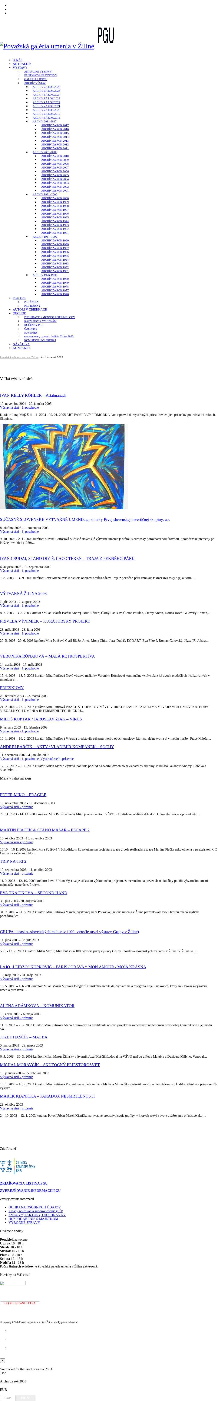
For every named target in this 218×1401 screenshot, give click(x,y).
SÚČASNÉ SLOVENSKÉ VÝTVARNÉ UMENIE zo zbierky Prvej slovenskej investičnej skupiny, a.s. (85, 519)
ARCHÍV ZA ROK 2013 (55, 140)
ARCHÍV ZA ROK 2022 (46, 102)
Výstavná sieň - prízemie (57, 759)
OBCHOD (19, 313)
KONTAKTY (21, 348)
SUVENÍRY (31, 332)
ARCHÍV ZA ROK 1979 (55, 282)
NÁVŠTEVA (21, 344)
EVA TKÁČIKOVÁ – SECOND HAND (33, 893)
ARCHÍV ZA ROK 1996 (55, 213)
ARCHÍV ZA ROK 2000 (55, 198)
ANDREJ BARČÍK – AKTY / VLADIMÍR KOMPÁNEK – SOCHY (57, 747)
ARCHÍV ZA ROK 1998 (55, 206)
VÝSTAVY (20, 67)
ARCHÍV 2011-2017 (45, 121)
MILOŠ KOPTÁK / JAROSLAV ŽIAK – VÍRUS (41, 719)
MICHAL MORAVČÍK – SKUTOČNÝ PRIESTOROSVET (50, 1065)
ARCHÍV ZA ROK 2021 (46, 106)
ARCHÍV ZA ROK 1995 (55, 217)
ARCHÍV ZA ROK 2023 (46, 98)
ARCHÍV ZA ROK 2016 (55, 129)
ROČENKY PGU (33, 325)
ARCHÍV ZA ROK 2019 (46, 113)
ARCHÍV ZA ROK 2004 (55, 179)
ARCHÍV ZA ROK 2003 (55, 182)
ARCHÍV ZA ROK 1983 (55, 263)
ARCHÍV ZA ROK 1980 (55, 278)
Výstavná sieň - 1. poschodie (19, 407)
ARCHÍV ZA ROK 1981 (55, 271)
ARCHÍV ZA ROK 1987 (55, 248)
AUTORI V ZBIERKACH (30, 309)
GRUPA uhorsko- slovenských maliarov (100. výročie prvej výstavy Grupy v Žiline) (69, 931)
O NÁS (17, 60)
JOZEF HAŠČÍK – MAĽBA (23, 1037)
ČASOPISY (30, 328)
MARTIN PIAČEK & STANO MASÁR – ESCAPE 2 (45, 830)
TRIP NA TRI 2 (13, 861)
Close (7, 1398)
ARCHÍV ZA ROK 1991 (55, 232)
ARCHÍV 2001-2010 (45, 152)
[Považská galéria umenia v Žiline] (47, 46)
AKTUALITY (22, 63)
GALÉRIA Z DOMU (35, 79)
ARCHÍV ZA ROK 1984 (55, 259)
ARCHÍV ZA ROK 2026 (46, 87)
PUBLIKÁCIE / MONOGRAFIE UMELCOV (49, 317)
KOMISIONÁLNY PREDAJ (40, 340)
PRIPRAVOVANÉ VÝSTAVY (40, 75)
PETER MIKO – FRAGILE (23, 795)
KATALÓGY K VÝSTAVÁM (40, 321)
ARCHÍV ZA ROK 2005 (55, 175)
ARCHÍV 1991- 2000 (45, 194)
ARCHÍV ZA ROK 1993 (55, 225)
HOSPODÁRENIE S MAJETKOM (33, 1219)
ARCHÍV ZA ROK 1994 (55, 221)
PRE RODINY (32, 305)
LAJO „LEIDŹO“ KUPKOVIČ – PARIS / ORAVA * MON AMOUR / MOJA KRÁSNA (73, 967)
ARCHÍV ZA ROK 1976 (55, 294)
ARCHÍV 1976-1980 (45, 275)
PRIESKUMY (12, 687)
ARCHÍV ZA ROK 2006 (55, 171)
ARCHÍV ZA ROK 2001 (55, 190)
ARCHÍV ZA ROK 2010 (55, 156)
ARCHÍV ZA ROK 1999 (55, 202)
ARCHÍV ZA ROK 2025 (46, 90)
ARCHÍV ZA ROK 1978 (55, 286)
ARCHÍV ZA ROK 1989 (55, 244)
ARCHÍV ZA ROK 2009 (55, 159)
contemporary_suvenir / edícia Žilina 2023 (49, 336)
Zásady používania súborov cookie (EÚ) (36, 1211)
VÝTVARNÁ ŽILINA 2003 (23, 593)
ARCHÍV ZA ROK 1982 (55, 267)
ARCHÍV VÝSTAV (35, 83)
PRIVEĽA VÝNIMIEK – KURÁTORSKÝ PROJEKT (45, 621)
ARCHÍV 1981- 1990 (45, 236)
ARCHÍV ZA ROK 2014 (55, 136)
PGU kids (19, 298)
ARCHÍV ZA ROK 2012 (55, 144)
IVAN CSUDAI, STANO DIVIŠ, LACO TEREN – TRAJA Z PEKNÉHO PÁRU (67, 558)
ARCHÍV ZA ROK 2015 (55, 133)
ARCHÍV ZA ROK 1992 (55, 229)
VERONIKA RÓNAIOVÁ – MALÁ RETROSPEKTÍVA (47, 656)
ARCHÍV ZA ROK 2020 (46, 110)
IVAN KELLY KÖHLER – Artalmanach (33, 395)
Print (26, 1398)
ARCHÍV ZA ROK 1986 (55, 252)
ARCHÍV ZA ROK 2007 (55, 167)
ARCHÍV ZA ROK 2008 (55, 163)
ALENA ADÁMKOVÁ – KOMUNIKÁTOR (37, 1005)
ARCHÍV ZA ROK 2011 (55, 148)
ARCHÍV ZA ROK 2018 (46, 117)
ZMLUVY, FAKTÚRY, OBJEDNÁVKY (37, 1215)
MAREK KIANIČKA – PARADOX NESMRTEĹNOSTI (47, 1096)
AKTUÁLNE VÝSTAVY (38, 71)
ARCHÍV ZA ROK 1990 (55, 240)
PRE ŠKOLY (31, 301)
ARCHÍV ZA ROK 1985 (55, 255)
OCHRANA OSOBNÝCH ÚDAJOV (35, 1207)
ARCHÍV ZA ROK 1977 (55, 290)
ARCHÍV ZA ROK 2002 (55, 186)
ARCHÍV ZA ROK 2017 (55, 125)
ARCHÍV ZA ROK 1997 (55, 209)
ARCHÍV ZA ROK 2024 (46, 94)
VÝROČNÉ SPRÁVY (24, 1222)
